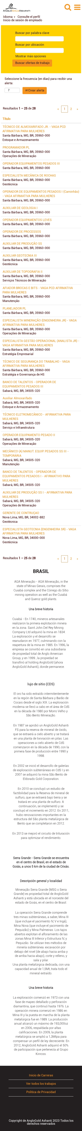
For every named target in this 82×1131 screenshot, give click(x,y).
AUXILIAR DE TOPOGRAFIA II (23, 272)
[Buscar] (67, 7)
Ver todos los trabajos (41, 1083)
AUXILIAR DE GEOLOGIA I (20, 208)
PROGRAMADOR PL (16, 147)
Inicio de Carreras (41, 1075)
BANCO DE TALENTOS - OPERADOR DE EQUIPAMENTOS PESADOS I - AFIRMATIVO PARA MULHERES (36, 476)
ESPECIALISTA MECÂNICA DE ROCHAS (29, 175)
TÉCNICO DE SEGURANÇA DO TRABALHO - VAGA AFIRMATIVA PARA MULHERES (36, 364)
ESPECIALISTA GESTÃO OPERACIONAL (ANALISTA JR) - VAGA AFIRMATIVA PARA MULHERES (40, 343)
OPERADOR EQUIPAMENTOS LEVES (27, 220)
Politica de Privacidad (41, 1092)
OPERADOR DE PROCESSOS (22, 231)
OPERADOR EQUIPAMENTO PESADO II (29, 435)
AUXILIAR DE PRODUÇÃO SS (22, 243)
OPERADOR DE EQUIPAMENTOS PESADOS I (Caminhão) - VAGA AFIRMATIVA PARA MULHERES (40, 194)
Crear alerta (35, 90)
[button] (77, 7)
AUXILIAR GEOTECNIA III (20, 255)
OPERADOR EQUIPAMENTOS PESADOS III (31, 163)
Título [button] (6, 119)
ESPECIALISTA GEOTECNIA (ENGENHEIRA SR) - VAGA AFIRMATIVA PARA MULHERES (39, 531)
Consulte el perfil (29, 17)
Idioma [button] (8, 17)
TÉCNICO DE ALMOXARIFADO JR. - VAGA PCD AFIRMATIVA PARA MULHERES (34, 129)
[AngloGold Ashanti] (15, 7)
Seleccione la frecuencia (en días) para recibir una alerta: (38, 81)
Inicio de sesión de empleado (22, 20)
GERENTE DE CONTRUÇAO (21, 513)
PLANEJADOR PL (14, 308)
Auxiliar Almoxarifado (17, 398)
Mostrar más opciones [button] (30, 56)
